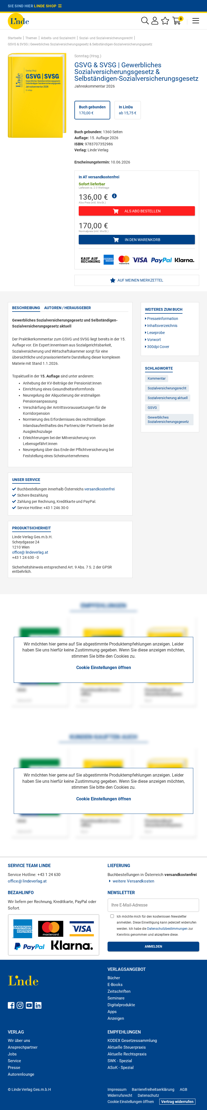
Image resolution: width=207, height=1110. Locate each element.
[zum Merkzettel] (165, 22)
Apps (112, 1011)
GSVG (152, 408)
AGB (183, 1089)
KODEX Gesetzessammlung (132, 1040)
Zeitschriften (119, 991)
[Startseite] (18, 20)
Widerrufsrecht (120, 1095)
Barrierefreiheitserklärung (153, 1089)
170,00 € (92, 110)
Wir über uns (19, 1040)
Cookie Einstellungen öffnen (103, 667)
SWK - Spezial (120, 1060)
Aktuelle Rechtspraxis (127, 1054)
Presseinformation (162, 318)
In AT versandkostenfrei (99, 177)
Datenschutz (148, 1095)
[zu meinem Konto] (154, 22)
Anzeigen (116, 1018)
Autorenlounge (21, 1074)
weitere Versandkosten (133, 881)
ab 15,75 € (127, 110)
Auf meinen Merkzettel (140, 280)
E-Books (115, 984)
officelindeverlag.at (30, 552)
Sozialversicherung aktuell (168, 398)
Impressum (117, 1089)
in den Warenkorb (142, 240)
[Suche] (145, 22)
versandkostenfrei (99, 489)
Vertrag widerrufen (177, 1101)
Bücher (114, 977)
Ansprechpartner (22, 1047)
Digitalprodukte (121, 1004)
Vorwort (153, 339)
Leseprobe (155, 332)
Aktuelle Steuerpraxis (127, 1047)
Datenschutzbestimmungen (167, 929)
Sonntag (81, 56)
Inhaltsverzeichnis (161, 325)
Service (14, 1060)
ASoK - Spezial (121, 1067)
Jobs (12, 1054)
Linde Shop (46, 6)
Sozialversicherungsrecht (167, 388)
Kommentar (156, 378)
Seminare (116, 998)
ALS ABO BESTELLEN (142, 211)
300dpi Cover (157, 347)
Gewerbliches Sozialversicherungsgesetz (168, 419)
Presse (14, 1067)
